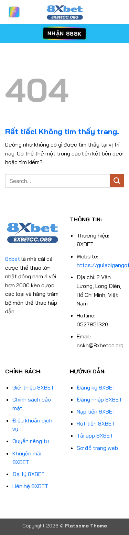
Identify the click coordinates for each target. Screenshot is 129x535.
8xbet (12, 258)
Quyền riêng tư (30, 441)
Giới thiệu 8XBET (33, 387)
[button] (14, 12)
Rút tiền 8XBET (96, 423)
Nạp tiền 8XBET (96, 411)
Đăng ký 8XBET (96, 387)
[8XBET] (64, 12)
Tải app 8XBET (95, 435)
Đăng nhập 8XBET (99, 399)
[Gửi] (117, 180)
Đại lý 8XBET (28, 473)
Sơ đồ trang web (97, 447)
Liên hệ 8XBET (30, 485)
